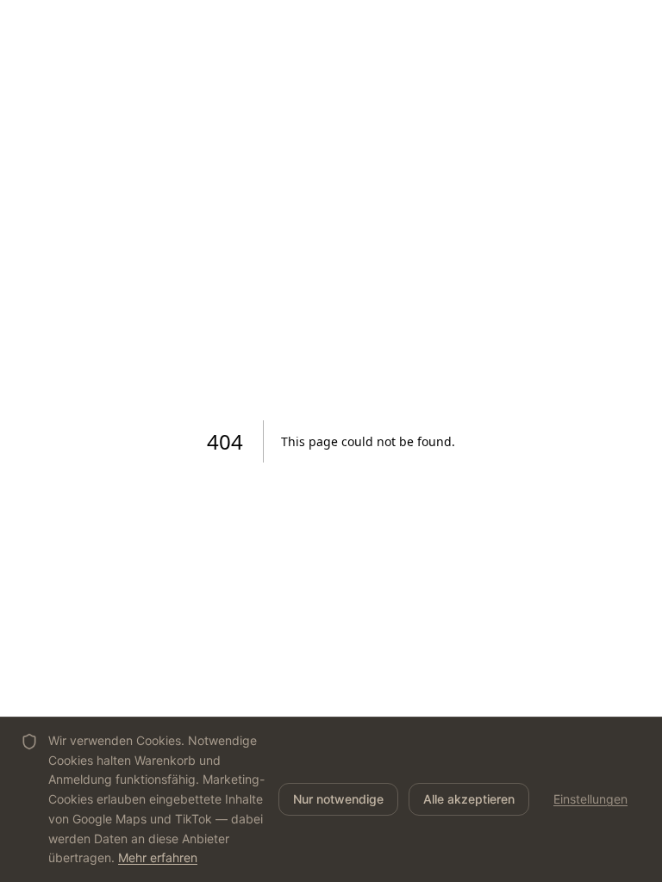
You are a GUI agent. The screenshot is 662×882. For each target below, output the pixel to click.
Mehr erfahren (157, 857)
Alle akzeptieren (469, 799)
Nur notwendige (338, 799)
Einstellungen (590, 799)
